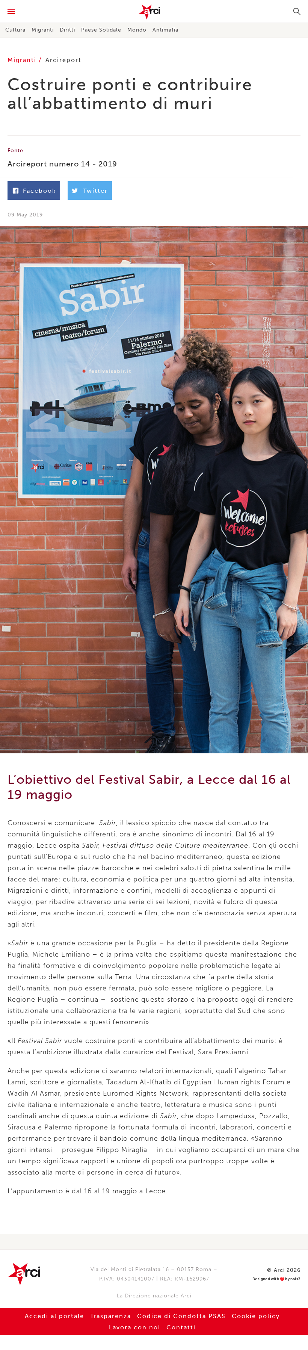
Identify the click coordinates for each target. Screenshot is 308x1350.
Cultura (15, 30)
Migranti (43, 30)
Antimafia (165, 30)
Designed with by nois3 (276, 1279)
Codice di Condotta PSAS (181, 1316)
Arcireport (63, 59)
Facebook (39, 190)
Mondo (136, 30)
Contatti (181, 1327)
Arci (154, 12)
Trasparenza (110, 1316)
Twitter (95, 190)
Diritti (67, 30)
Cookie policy (256, 1316)
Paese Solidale (101, 30)
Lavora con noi (134, 1327)
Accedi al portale (54, 1316)
